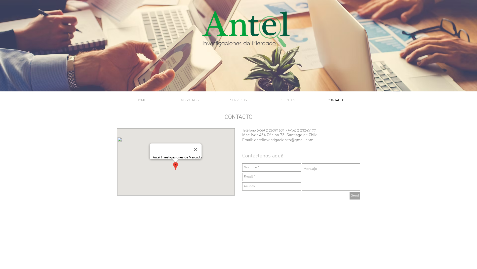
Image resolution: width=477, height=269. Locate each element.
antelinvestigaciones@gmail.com (283, 140)
